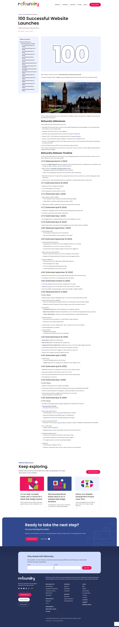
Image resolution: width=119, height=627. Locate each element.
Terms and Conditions (58, 620)
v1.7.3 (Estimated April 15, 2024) (28, 55)
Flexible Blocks (49, 586)
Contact (85, 600)
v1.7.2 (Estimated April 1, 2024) (28, 52)
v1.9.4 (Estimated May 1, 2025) (28, 87)
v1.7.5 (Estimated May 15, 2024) (28, 61)
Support (84, 602)
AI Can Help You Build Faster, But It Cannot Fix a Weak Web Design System (31, 496)
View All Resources (93, 472)
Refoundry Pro (50, 584)
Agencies (66, 586)
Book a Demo (95, 4)
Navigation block (47, 430)
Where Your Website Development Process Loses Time (85, 496)
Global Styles (49, 593)
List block (59, 412)
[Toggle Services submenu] (75, 4)
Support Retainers (68, 598)
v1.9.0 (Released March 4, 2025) (28, 75)
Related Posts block (47, 286)
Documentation (86, 593)
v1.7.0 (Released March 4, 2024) (28, 46)
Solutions (65, 4)
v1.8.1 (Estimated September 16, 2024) (29, 66)
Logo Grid (59, 422)
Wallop (52, 141)
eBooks (84, 588)
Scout (47, 603)
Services (72, 4)
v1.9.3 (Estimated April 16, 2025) (28, 84)
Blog (83, 586)
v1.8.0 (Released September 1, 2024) (29, 64)
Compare (84, 597)
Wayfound (48, 601)
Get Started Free (31, 539)
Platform (57, 4)
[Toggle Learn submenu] (87, 4)
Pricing (79, 4)
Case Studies (85, 591)
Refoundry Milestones (25, 42)
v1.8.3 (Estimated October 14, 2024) (29, 72)
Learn (85, 4)
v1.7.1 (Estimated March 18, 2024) (28, 49)
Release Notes (86, 604)
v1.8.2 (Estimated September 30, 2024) (29, 69)
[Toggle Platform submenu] (60, 4)
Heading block (46, 244)
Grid (55, 422)
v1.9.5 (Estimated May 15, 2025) (28, 90)
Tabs (69, 422)
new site (63, 77)
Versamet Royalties (76, 136)
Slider (63, 422)
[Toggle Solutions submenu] (68, 4)
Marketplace (50, 606)
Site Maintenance (68, 601)
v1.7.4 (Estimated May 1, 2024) (28, 58)
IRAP (69, 127)
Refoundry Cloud (51, 609)
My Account (23, 604)
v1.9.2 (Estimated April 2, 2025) (28, 81)
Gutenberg (48, 595)
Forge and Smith (30, 585)
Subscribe (86, 568)
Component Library (51, 591)
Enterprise (66, 591)
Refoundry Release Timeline (28, 43)
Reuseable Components (52, 588)
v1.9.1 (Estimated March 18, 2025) (28, 78)
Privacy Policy (49, 620)
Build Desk (66, 596)
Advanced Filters (57, 289)
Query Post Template (47, 372)
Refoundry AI (50, 598)
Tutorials (84, 595)
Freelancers (67, 588)
